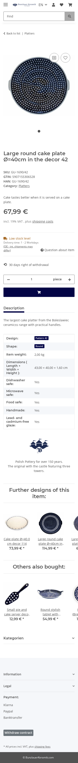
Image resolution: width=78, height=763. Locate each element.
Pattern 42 (41, 338)
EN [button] (41, 4)
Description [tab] (13, 308)
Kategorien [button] (13, 638)
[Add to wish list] (65, 58)
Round (39, 346)
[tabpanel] (39, 85)
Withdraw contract (18, 733)
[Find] (70, 16)
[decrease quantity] (8, 279)
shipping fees (42, 746)
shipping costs (42, 221)
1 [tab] (39, 131)
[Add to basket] (6, 47)
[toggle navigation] (5, 2)
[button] (53, 4)
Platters (24, 186)
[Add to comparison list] (54, 58)
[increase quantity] (69, 279)
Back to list (13, 33)
